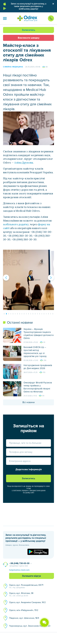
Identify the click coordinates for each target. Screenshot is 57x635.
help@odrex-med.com (19, 570)
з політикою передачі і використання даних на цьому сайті (28, 491)
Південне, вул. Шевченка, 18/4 (24, 618)
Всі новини (28, 402)
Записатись (28, 29)
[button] (5, 18)
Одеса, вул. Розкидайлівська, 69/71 (26, 586)
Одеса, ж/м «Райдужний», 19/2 (23, 610)
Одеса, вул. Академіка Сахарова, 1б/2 (27, 602)
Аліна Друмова (23, 162)
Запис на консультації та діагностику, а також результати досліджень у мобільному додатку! (28, 6)
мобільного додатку (16, 224)
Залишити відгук (31, 575)
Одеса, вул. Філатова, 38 (21, 594)
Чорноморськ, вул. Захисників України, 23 (29, 626)
